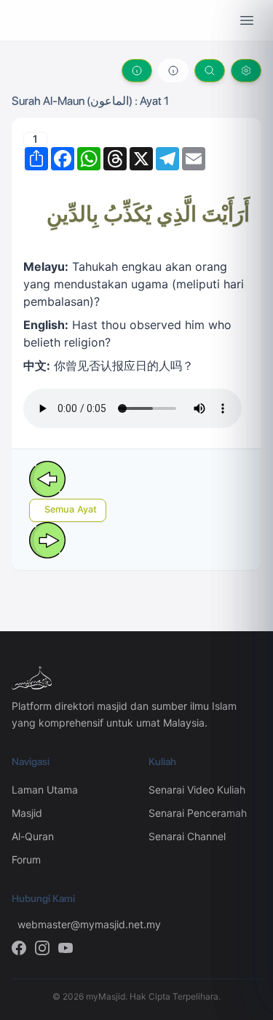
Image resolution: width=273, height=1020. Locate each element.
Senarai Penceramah (198, 813)
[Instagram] (42, 948)
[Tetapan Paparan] (246, 70)
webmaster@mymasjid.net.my (71, 924)
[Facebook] (19, 948)
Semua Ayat (70, 509)
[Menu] (246, 20)
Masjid (27, 813)
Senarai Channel (187, 836)
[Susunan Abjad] (173, 70)
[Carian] (209, 70)
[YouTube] (65, 948)
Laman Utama (45, 789)
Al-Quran (33, 836)
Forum (26, 859)
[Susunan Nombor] (137, 70)
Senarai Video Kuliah (197, 789)
